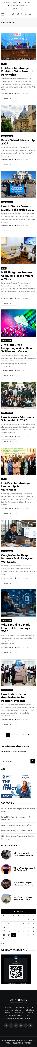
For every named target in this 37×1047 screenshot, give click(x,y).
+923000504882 (26, 2)
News (6, 1010)
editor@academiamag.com (18, 5)
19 (14, 931)
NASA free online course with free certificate (16, 825)
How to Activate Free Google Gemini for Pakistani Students (14, 697)
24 (4, 935)
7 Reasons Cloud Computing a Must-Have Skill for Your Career (17, 348)
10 (4, 927)
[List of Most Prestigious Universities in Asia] (6, 899)
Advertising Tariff (17, 8)
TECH (28, 1016)
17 (4, 931)
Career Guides (16, 1010)
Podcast (30, 1013)
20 (18, 931)
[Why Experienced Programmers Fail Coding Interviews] (6, 854)
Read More (7, 99)
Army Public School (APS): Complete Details (16, 831)
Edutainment (8, 1007)
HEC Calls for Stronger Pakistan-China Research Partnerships (17, 71)
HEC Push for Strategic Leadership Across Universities (15, 486)
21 (23, 931)
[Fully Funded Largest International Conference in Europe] (6, 884)
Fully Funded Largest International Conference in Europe (24, 885)
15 (28, 927)
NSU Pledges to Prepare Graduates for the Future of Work (17, 276)
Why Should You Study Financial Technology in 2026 (16, 628)
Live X (29, 1018)
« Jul (3, 944)
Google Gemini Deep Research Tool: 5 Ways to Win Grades (17, 558)
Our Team (20, 1018)
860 (24, 735)
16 (33, 927)
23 (33, 931)
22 (28, 931)
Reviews (19, 1007)
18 (9, 931)
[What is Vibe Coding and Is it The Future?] (6, 869)
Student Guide (29, 1010)
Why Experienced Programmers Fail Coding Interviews (24, 856)
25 (9, 935)
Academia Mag (8, 93)
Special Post (29, 1007)
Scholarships (19, 1013)
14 (23, 927)
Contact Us (10, 1018)
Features (8, 1013)
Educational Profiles (15, 1016)
